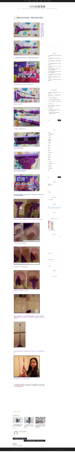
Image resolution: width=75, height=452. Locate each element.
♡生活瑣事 (49, 161)
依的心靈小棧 (50, 253)
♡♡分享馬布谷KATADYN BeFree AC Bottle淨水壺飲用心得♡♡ (29, 425)
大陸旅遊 (49, 147)
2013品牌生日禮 (50, 108)
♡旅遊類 (49, 139)
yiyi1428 (15, 21)
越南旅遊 (49, 157)
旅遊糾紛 (49, 150)
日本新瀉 (49, 154)
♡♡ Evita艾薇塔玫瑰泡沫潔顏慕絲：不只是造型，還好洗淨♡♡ (34, 440)
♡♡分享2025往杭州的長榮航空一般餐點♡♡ (54, 99)
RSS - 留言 (49, 192)
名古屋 (49, 143)
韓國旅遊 (49, 159)
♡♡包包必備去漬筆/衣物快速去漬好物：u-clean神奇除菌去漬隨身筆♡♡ (40, 425)
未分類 (49, 170)
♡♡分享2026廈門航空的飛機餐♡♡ (53, 97)
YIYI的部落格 (37, 6)
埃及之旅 (49, 145)
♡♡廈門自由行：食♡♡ (51, 103)
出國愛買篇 (49, 140)
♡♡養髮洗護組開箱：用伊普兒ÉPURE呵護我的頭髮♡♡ (17, 425)
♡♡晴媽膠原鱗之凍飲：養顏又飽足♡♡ (20, 438)
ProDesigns (60, 449)
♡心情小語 (49, 137)
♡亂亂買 (49, 132)
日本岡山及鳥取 (50, 152)
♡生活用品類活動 (50, 163)
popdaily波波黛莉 (50, 259)
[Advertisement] (29, 402)
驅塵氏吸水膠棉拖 (18, 411)
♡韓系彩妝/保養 (50, 168)
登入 (17, 445)
